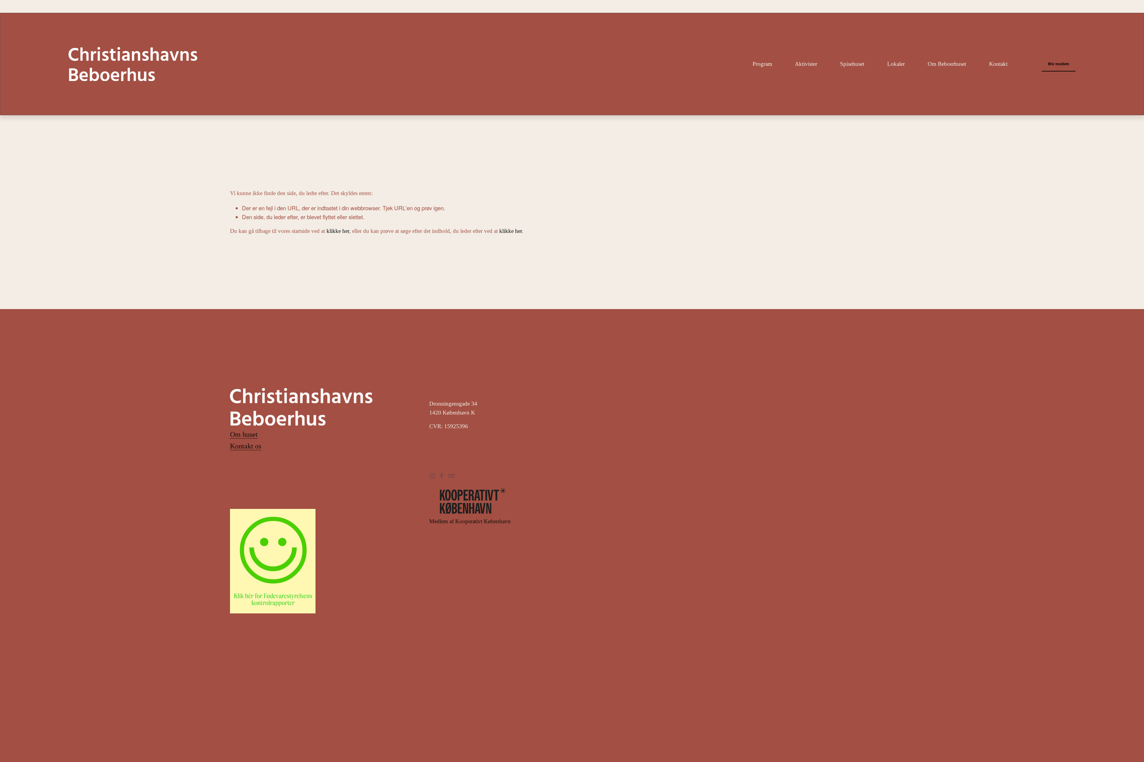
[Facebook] (442, 476)
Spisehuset (852, 64)
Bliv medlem (1058, 63)
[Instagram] (432, 476)
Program (762, 64)
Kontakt (998, 64)
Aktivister (806, 64)
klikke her (338, 231)
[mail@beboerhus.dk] (451, 476)
